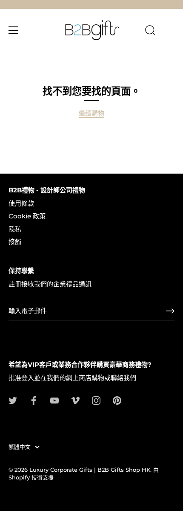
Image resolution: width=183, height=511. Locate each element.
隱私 (15, 229)
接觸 (15, 242)
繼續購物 (91, 113)
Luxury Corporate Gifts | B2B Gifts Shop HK (89, 470)
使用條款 (21, 203)
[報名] (170, 311)
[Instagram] (96, 400)
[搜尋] (150, 31)
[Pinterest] (117, 400)
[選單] (13, 30)
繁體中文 (20, 447)
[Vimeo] (75, 400)
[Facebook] (33, 400)
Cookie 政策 (27, 216)
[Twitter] (13, 400)
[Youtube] (54, 400)
